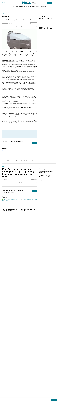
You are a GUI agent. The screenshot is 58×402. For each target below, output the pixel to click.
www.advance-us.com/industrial (18, 124)
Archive (3, 13)
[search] (4, 3)
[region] (29, 400)
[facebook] (16, 26)
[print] (36, 26)
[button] (3, 3)
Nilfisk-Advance (5, 23)
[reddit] (21, 26)
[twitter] (19, 26)
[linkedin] (18, 26)
